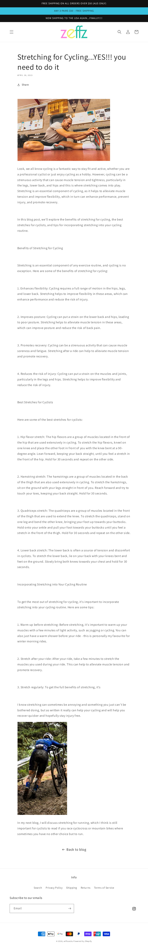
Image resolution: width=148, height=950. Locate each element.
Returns (86, 887)
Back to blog (76, 849)
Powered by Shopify (82, 941)
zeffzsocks (68, 941)
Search (38, 887)
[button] (11, 32)
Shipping (71, 887)
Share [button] (25, 84)
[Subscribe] (69, 908)
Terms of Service (104, 887)
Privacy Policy (54, 887)
